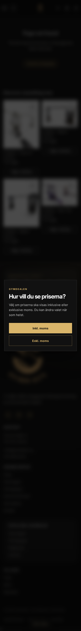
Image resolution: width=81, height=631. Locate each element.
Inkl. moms (40, 328)
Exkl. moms (40, 341)
